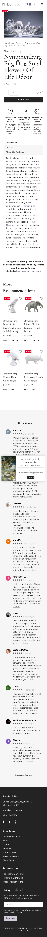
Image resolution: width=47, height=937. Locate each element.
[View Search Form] (35, 4)
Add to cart (23, 99)
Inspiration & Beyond (12, 836)
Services (7, 848)
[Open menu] (41, 4)
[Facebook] (4, 822)
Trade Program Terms (13, 882)
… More (28, 497)
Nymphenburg (12, 51)
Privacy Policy (37, 928)
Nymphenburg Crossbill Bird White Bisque (10, 377)
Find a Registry (9, 860)
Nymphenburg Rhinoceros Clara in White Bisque (33, 377)
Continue (10, 918)
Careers (7, 844)
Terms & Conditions (23, 931)
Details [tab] (9, 147)
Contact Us (10, 796)
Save (6, 11)
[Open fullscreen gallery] (40, 35)
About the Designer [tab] (15, 152)
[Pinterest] (16, 822)
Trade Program (10, 852)
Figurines (20, 43)
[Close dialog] (43, 457)
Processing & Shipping (13, 874)
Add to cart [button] (9, 340)
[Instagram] (10, 822)
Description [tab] (11, 142)
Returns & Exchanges (13, 878)
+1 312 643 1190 (10, 815)
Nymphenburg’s (33, 168)
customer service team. (29, 271)
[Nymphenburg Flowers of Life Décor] (23, 24)
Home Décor (9, 43)
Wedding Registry (11, 856)
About (6, 840)
